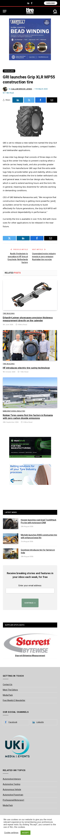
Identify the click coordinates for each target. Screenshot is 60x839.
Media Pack (8, 695)
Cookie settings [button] (11, 832)
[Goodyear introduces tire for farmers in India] (10, 553)
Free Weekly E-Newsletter (14, 700)
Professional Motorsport (13, 800)
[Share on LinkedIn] (17, 100)
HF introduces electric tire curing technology (26, 368)
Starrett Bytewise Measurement (30, 655)
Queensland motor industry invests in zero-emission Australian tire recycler (44, 256)
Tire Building (9, 71)
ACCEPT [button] (25, 832)
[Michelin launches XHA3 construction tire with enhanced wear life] (10, 538)
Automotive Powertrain (13, 794)
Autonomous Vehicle (12, 789)
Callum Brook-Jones (21, 89)
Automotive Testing (11, 784)
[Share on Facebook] (40, 100)
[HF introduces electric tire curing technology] (30, 345)
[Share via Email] (52, 100)
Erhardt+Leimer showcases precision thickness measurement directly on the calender (28, 319)
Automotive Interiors (12, 779)
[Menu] (4, 11)
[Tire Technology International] (30, 11)
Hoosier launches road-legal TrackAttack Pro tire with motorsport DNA (38, 521)
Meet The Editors (10, 689)
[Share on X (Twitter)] (29, 100)
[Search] (55, 11)
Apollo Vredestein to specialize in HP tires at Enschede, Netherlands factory (18, 258)
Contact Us (7, 684)
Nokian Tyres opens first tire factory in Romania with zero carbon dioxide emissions (28, 417)
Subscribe (50, 3)
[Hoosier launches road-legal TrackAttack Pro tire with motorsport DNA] (10, 523)
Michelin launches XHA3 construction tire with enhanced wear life (39, 536)
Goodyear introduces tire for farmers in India (38, 551)
